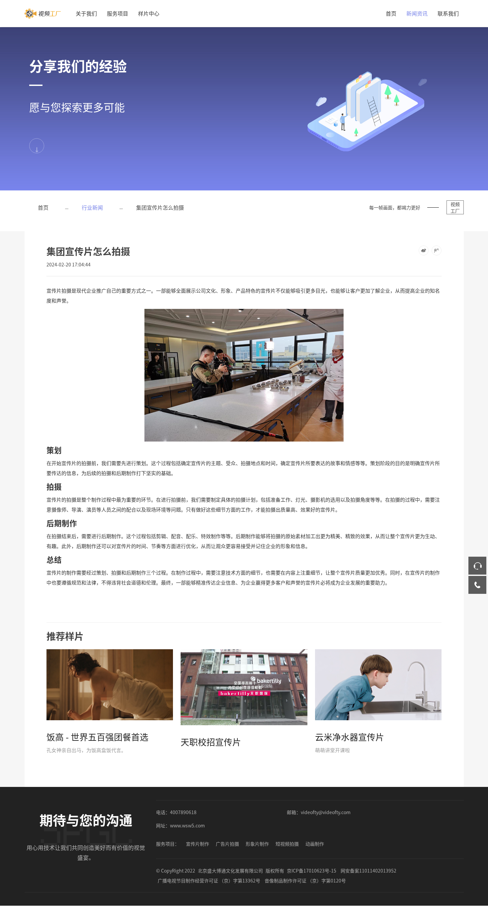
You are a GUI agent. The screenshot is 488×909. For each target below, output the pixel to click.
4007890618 (183, 812)
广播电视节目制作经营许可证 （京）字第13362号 (209, 880)
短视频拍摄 (287, 843)
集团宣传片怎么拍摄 (160, 207)
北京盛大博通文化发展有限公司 (230, 870)
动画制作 (314, 843)
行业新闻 (92, 207)
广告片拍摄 (227, 843)
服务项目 (117, 13)
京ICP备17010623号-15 (311, 870)
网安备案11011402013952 (368, 870)
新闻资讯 (417, 13)
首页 (391, 13)
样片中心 (148, 13)
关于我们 (86, 13)
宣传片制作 (197, 843)
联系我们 (448, 13)
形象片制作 (257, 843)
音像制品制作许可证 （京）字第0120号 (305, 880)
